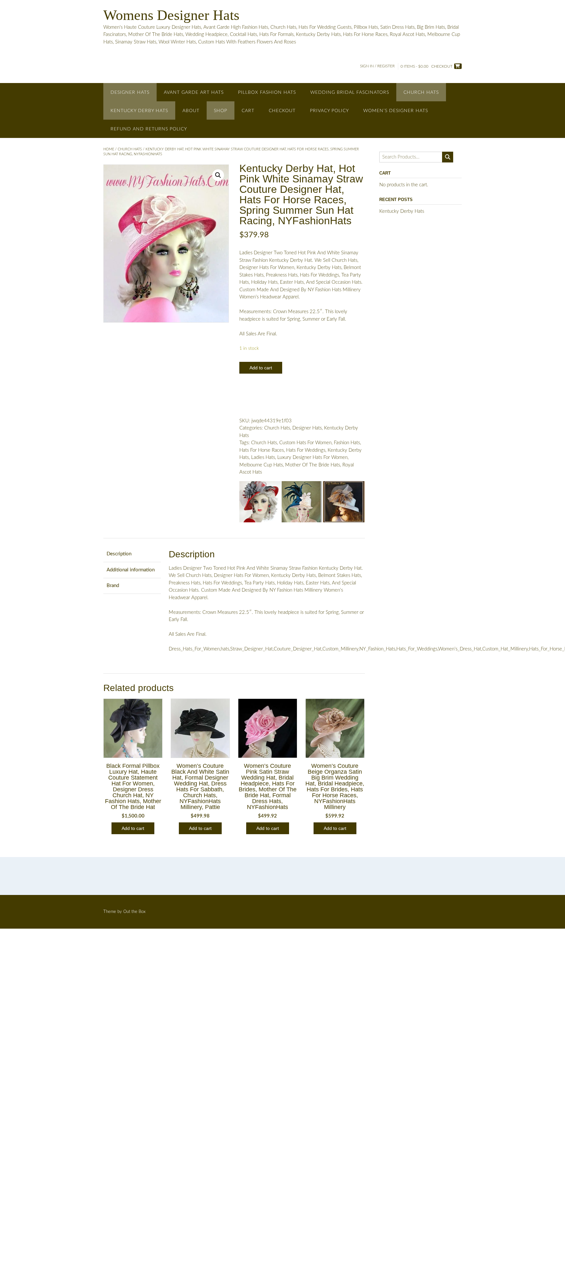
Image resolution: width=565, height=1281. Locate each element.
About (190, 111)
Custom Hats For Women (305, 442)
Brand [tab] (113, 585)
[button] (218, 175)
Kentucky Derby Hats (139, 111)
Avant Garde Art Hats (194, 92)
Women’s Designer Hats (395, 111)
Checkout (282, 111)
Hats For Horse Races (261, 450)
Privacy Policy (329, 111)
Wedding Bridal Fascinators (349, 92)
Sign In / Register (377, 66)
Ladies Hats (263, 457)
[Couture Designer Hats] (260, 503)
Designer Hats (130, 92)
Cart (248, 111)
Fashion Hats (347, 442)
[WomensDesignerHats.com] (344, 503)
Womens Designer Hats (171, 15)
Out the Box (134, 912)
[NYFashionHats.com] (302, 503)
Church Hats (421, 92)
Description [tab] (119, 553)
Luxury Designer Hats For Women (312, 457)
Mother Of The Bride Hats (312, 465)
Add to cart (260, 367)
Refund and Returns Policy (149, 129)
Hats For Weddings (305, 450)
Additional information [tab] (131, 569)
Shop (220, 111)
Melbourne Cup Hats (261, 465)
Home (108, 149)
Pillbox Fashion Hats (267, 92)
